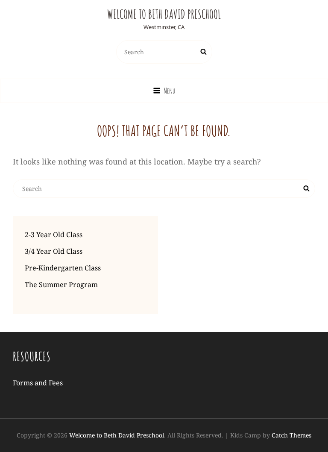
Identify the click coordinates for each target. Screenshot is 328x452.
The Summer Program (61, 284)
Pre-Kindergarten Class (63, 268)
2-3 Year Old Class (53, 234)
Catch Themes (291, 435)
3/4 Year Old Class (53, 251)
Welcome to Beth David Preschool (164, 14)
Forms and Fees (38, 382)
